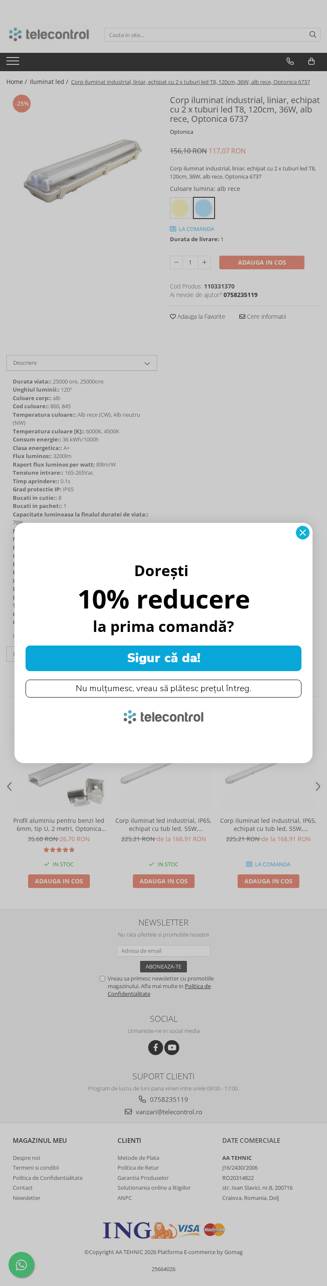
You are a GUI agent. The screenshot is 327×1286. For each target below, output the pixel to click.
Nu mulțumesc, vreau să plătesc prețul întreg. (163, 688)
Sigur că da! (164, 658)
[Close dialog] (302, 532)
